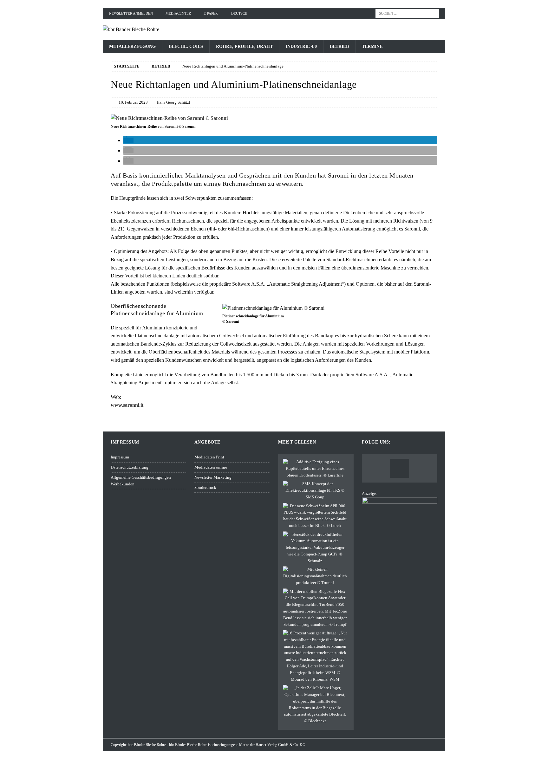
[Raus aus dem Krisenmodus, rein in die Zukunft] (315, 656)
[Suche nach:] (407, 13)
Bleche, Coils (186, 46)
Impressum (120, 457)
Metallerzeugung (132, 46)
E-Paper (211, 13)
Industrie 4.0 (301, 46)
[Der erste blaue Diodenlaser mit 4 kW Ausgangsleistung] (315, 468)
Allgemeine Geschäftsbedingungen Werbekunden (141, 480)
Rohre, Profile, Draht (244, 46)
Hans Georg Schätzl (173, 102)
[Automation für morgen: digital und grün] (315, 547)
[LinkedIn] (399, 468)
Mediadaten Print (209, 457)
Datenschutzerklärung (129, 467)
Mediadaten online (210, 467)
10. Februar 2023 (133, 102)
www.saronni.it (127, 405)
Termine (372, 46)
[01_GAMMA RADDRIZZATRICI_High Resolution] (169, 118)
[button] (128, 140)
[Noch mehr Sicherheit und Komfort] (315, 516)
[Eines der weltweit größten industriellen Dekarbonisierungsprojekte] (315, 490)
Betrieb (339, 46)
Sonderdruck (205, 487)
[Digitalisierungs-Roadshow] (315, 576)
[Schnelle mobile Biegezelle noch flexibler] (315, 608)
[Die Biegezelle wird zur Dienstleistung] (315, 704)
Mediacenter (178, 13)
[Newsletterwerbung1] (399, 556)
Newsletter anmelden (131, 13)
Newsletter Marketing (213, 477)
